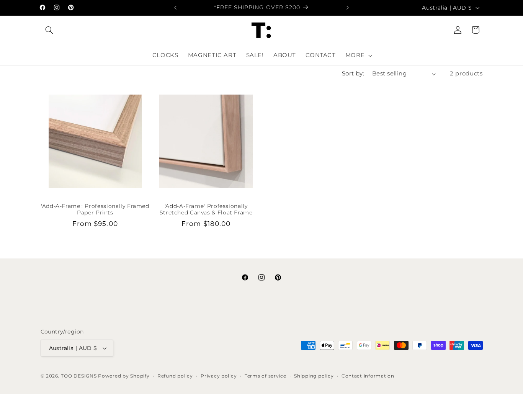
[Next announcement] (347, 7)
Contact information (368, 376)
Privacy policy (219, 376)
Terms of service (265, 376)
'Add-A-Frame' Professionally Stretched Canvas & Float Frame (206, 209)
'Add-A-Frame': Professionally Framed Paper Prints (95, 209)
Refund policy (175, 376)
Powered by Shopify (123, 376)
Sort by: (353, 73)
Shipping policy (313, 376)
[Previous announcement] (175, 7)
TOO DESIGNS (78, 376)
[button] (49, 30)
